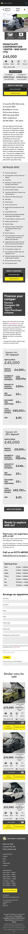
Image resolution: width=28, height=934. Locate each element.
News (4, 858)
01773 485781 (21, 552)
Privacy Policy (18, 916)
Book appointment (10, 890)
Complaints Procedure (9, 918)
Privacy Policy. (16, 647)
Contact (5, 865)
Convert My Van (9, 846)
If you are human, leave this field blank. (12, 661)
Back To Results (8, 9)
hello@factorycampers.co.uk (11, 897)
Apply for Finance (14, 509)
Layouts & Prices (7, 854)
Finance (5, 856)
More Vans (18, 9)
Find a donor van (9, 849)
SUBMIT (6, 657)
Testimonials (6, 863)
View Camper (11, 722)
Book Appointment (15, 89)
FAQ (4, 861)
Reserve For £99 (15, 93)
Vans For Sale (8, 844)
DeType (14, 922)
